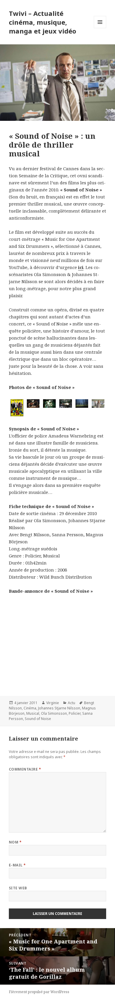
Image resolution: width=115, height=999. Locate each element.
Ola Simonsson (54, 713)
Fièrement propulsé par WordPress (39, 991)
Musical (32, 713)
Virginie (52, 702)
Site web (18, 888)
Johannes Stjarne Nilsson (59, 708)
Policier (74, 713)
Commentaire (25, 769)
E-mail (17, 865)
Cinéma (30, 708)
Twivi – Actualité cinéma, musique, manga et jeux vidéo (42, 22)
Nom (15, 842)
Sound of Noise (38, 718)
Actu (71, 702)
